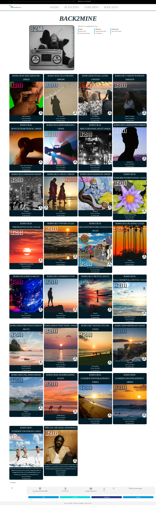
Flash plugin (18, 3)
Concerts (91, 7)
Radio (54, 7)
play (10, 1)
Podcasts (111, 7)
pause (11, 3)
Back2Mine (28, 118)
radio (43, 497)
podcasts (106, 497)
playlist (138, 497)
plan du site (88, 503)
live (10, 5)
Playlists (71, 7)
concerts (75, 497)
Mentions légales (79, 503)
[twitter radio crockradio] (107, 490)
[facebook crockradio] (108, 488)
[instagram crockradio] (117, 488)
